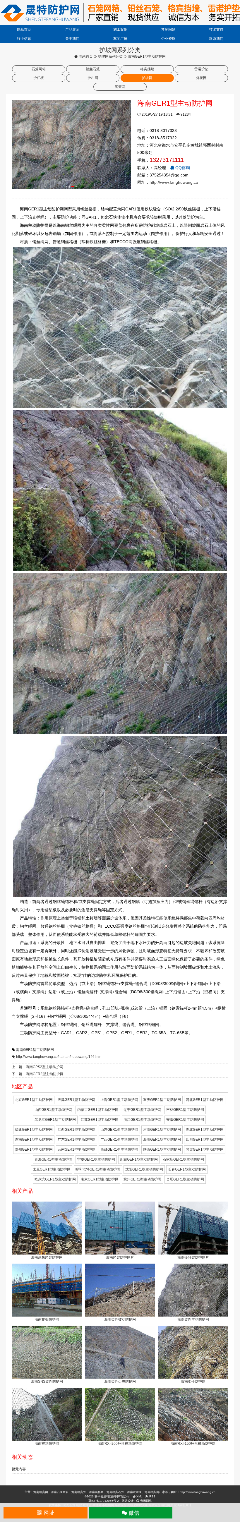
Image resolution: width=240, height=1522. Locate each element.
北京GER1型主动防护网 (34, 1100)
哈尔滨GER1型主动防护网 (55, 1179)
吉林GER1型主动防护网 (185, 1110)
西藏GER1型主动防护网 (119, 1149)
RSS (151, 1496)
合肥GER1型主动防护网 (185, 1179)
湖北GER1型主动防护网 (205, 1130)
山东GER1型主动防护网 (119, 1130)
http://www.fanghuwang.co (174, 182)
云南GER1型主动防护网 (76, 1149)
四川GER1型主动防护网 (205, 1139)
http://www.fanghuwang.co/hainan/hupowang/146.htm (58, 1057)
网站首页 (24, 30)
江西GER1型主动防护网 (76, 1130)
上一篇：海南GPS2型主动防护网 (37, 1067)
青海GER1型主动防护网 (53, 1159)
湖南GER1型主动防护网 (34, 1139)
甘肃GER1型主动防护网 (205, 1149)
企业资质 (168, 39)
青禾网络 (145, 1500)
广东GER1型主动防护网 (76, 1139)
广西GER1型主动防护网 (119, 1139)
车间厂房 (120, 39)
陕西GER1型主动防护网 (162, 1149)
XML (139, 1496)
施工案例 (120, 30)
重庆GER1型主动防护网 (162, 1100)
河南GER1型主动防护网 (162, 1130)
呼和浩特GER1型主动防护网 (98, 1169)
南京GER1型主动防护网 (100, 1179)
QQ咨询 (182, 167)
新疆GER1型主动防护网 (139, 1159)
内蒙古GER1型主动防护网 (98, 1110)
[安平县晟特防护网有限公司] (120, 12)
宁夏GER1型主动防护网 (96, 1159)
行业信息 (24, 39)
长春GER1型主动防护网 (187, 1169)
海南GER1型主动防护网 (35, 1050)
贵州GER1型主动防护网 (34, 1149)
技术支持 (216, 30)
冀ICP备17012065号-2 (103, 1500)
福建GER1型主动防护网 (34, 1130)
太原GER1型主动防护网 (52, 1169)
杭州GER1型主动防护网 (142, 1179)
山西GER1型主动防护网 (53, 1110)
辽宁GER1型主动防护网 (142, 1110)
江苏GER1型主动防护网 (100, 1120)
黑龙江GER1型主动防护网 (55, 1120)
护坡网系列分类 (110, 56)
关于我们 (72, 39)
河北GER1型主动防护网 (205, 1100)
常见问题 (168, 30)
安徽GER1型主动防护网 (185, 1120)
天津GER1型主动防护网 (76, 1100)
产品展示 (72, 30)
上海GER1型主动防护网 (119, 1100)
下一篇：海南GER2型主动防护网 (38, 1074)
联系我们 (216, 39)
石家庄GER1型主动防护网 (183, 1159)
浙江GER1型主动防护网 (142, 1120)
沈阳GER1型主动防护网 (144, 1169)
